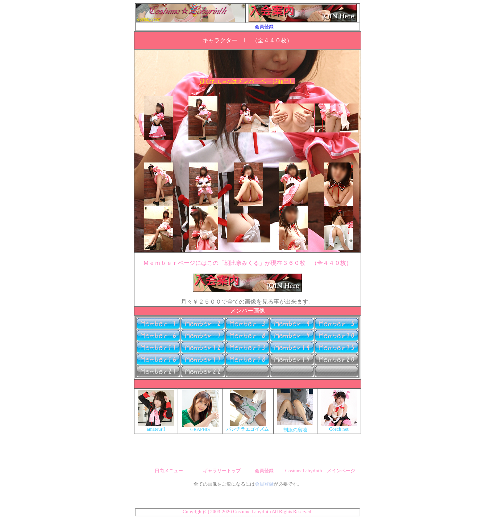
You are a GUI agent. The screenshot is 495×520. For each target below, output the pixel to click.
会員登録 (264, 26)
